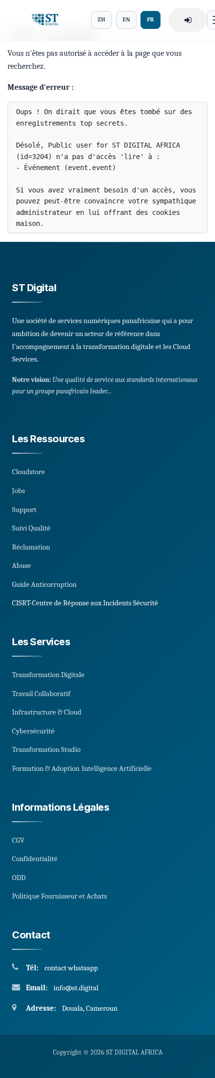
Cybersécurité (33, 730)
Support (24, 509)
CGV (18, 840)
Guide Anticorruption (44, 584)
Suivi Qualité (31, 528)
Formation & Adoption (46, 768)
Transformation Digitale (48, 674)
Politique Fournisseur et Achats (59, 896)
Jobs (18, 490)
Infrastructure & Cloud (47, 712)
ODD (19, 877)
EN (126, 19)
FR (150, 19)
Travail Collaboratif (41, 693)
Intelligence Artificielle (117, 768)
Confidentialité (35, 858)
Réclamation (31, 546)
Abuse (21, 565)
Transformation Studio (46, 749)
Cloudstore (28, 471)
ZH (102, 19)
